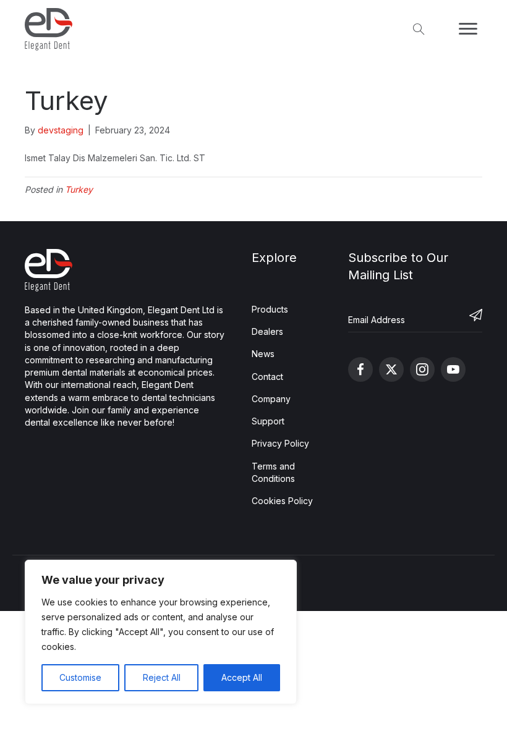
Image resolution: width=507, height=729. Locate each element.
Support (268, 421)
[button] (462, 320)
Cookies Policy (282, 500)
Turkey (79, 189)
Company (271, 399)
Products (270, 309)
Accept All (241, 677)
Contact (267, 376)
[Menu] (468, 29)
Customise (80, 677)
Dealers (267, 331)
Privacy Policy (280, 443)
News (263, 353)
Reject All (162, 677)
